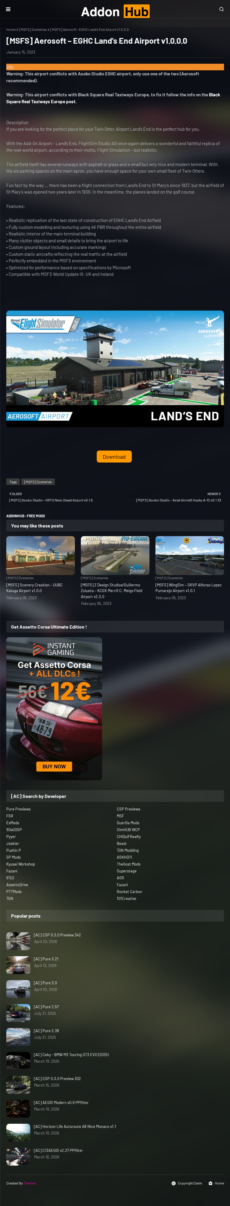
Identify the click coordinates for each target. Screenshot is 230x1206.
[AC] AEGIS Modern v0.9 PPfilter (61, 1102)
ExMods (12, 822)
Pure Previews (18, 809)
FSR (9, 815)
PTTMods (14, 891)
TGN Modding (128, 850)
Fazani (11, 871)
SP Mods (13, 857)
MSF (120, 815)
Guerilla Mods (128, 822)
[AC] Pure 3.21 (46, 958)
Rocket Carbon (129, 891)
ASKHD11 (124, 857)
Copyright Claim (190, 1183)
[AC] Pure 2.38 (46, 1030)
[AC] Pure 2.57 (46, 1006)
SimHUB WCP (128, 829)
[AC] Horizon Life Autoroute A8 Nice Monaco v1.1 (75, 1126)
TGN (9, 898)
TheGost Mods (128, 864)
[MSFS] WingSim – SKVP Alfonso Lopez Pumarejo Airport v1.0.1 (188, 588)
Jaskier (12, 843)
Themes (30, 1183)
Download (114, 456)
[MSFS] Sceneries (33, 29)
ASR (120, 877)
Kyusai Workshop (20, 864)
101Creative (126, 898)
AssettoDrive (17, 884)
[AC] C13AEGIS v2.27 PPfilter (58, 1150)
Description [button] (17, 122)
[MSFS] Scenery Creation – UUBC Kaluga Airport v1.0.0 (34, 588)
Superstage (127, 871)
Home (11, 29)
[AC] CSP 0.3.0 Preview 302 (57, 1078)
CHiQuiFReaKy (129, 836)
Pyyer (11, 836)
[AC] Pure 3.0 (45, 982)
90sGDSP (14, 829)
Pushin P (13, 850)
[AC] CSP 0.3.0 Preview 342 (57, 935)
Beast (122, 843)
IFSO (10, 877)
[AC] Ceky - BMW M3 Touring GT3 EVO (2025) (71, 1054)
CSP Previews (128, 809)
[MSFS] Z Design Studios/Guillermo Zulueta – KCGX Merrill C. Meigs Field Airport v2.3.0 (111, 591)
